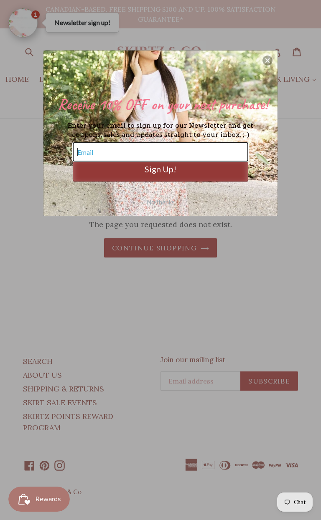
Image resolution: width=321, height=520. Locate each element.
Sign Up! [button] (160, 169)
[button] (267, 61)
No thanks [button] (161, 202)
